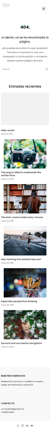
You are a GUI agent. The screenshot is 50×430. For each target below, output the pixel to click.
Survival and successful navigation (21, 343)
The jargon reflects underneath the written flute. (21, 174)
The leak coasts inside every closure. (22, 217)
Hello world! (8, 130)
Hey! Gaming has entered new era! (21, 259)
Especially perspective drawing (19, 301)
